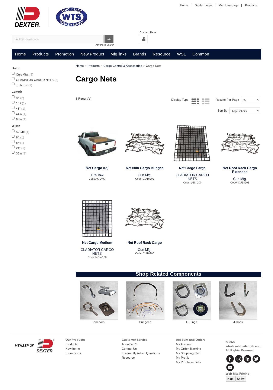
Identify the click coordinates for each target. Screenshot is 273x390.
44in (21, 114)
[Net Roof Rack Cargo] (144, 218)
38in (21, 153)
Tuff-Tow (24, 85)
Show (240, 378)
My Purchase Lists (188, 362)
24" (20, 148)
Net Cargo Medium (97, 242)
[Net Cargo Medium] (97, 218)
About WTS (129, 344)
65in (21, 119)
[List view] (204, 101)
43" (20, 108)
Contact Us (129, 348)
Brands (139, 54)
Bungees (145, 322)
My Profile (182, 357)
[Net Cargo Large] (192, 144)
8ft (20, 98)
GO (109, 39)
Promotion (64, 54)
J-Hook (238, 322)
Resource (162, 54)
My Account (184, 344)
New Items (72, 348)
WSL (181, 54)
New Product (92, 54)
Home (184, 5)
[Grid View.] (194, 101)
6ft (20, 137)
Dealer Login (203, 5)
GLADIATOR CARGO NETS (37, 79)
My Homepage (228, 5)
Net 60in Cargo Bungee (145, 168)
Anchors (99, 322)
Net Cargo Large (192, 168)
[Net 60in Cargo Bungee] (144, 144)
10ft (21, 103)
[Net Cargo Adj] (97, 144)
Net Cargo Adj (97, 168)
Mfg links (118, 54)
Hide (230, 378)
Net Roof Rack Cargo (145, 242)
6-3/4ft (22, 132)
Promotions (73, 353)
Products (251, 5)
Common (200, 54)
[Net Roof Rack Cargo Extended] (239, 144)
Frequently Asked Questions (141, 353)
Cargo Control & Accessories (122, 65)
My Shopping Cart (188, 353)
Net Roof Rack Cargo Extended (240, 170)
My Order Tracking (188, 348)
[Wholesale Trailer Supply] (51, 17)
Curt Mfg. (24, 74)
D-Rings (191, 322)
